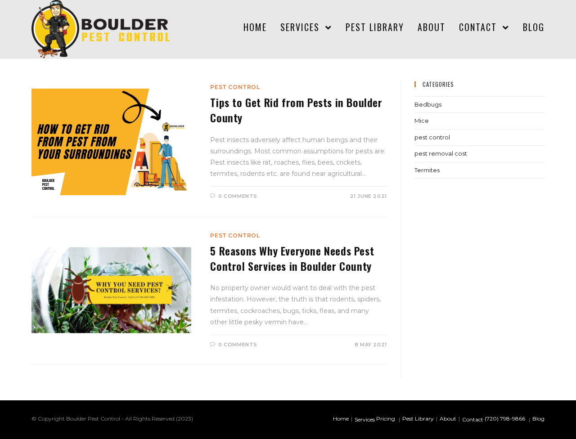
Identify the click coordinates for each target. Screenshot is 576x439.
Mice (421, 120)
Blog (538, 418)
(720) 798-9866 (505, 418)
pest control (235, 87)
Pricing (385, 418)
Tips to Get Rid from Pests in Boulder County (296, 109)
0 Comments (237, 196)
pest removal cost (440, 153)
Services (365, 419)
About (448, 418)
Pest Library (418, 418)
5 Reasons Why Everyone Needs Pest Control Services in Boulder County (292, 258)
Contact (472, 419)
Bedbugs (427, 104)
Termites (427, 170)
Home (341, 418)
